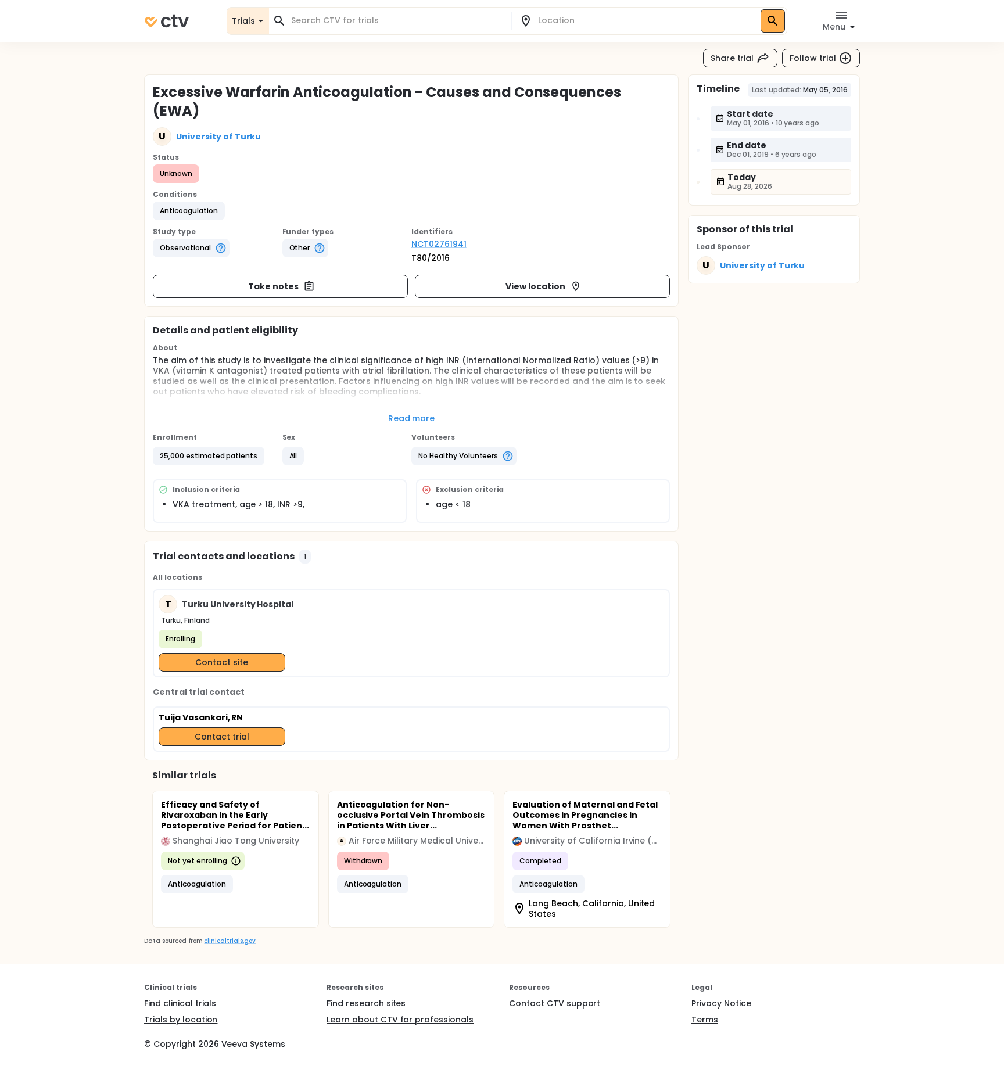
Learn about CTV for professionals (400, 1019)
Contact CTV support (554, 1003)
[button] (189, 211)
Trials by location (180, 1019)
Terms (704, 1019)
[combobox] (397, 20)
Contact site (221, 662)
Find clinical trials (180, 1003)
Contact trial (222, 736)
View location (535, 286)
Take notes (273, 286)
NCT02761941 (439, 244)
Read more (411, 418)
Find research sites (366, 1003)
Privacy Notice (721, 1003)
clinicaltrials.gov (229, 940)
